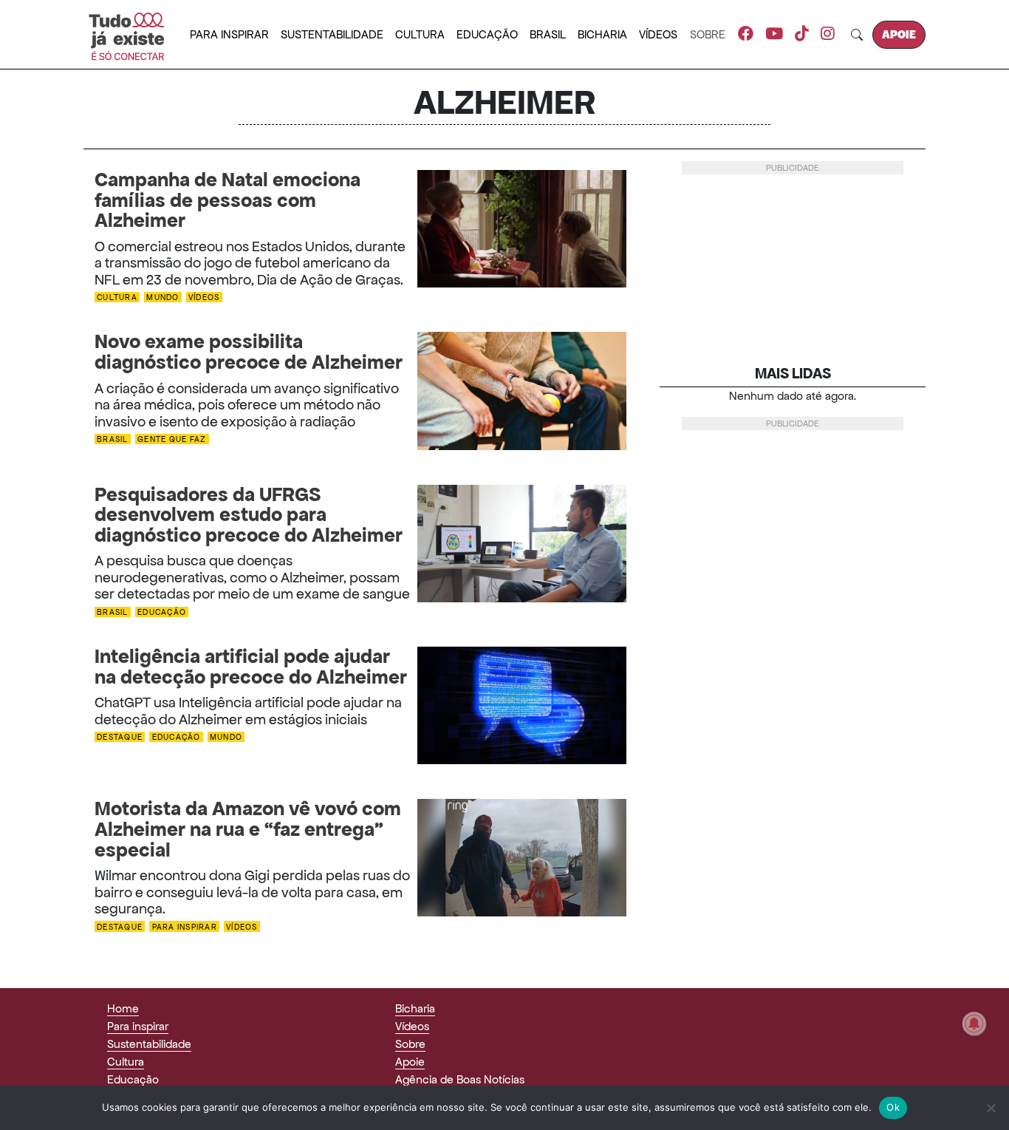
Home (123, 1008)
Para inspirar (229, 34)
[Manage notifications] (974, 1023)
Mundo (162, 297)
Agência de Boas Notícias (459, 1079)
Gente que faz (171, 439)
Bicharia (602, 34)
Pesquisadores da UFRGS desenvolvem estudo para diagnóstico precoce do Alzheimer (249, 515)
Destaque (120, 737)
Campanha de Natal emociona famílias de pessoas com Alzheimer (227, 200)
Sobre (707, 34)
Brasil (548, 34)
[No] (990, 1107)
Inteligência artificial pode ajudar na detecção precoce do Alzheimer (251, 667)
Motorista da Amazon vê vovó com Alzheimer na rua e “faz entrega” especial (248, 829)
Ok (893, 1107)
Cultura (420, 34)
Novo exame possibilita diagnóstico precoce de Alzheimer (249, 352)
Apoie (899, 34)
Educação (487, 34)
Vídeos (658, 34)
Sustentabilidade (332, 34)
